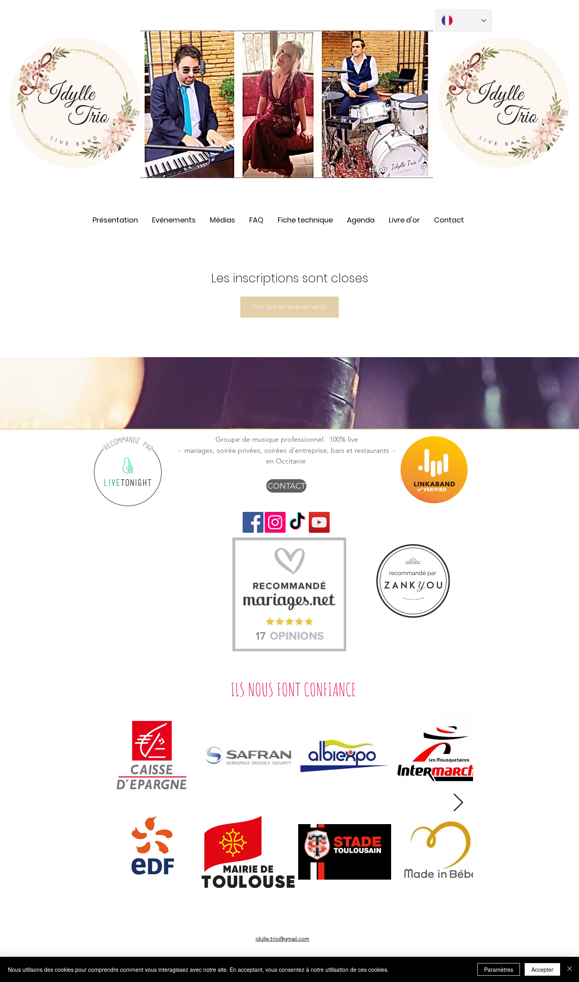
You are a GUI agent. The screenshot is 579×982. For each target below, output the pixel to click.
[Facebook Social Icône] (253, 522)
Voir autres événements (289, 306)
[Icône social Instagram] (275, 522)
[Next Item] (458, 803)
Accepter (542, 969)
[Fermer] (569, 969)
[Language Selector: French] (463, 20)
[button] (222, 216)
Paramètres (498, 969)
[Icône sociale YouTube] (319, 522)
